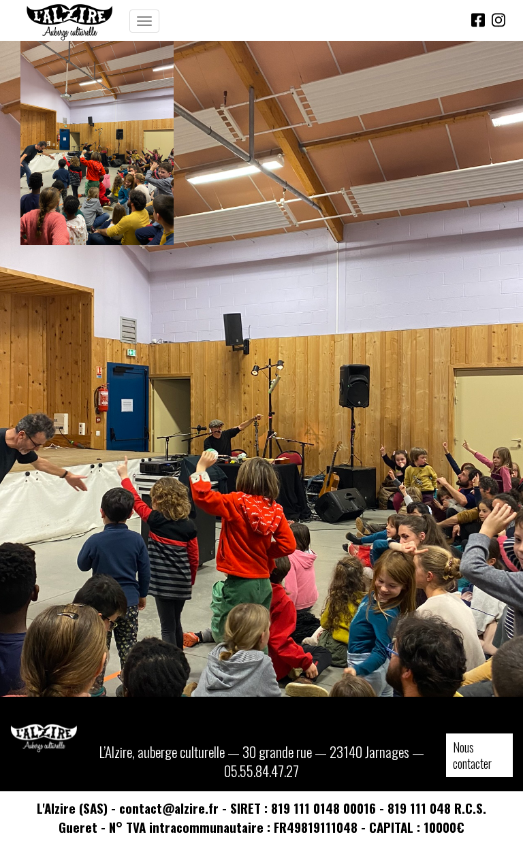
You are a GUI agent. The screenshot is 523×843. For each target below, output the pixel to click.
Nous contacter (472, 755)
